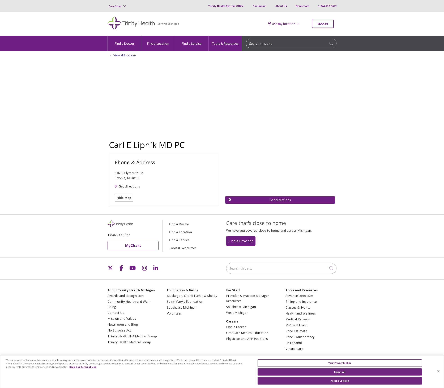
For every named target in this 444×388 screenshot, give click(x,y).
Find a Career (236, 327)
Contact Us (116, 313)
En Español (293, 343)
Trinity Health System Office (226, 6)
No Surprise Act (119, 330)
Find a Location (158, 43)
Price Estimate (296, 331)
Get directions (129, 186)
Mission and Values (122, 318)
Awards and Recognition (126, 296)
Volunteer (174, 313)
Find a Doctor (124, 43)
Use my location (283, 23)
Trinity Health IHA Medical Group (132, 336)
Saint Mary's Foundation (185, 301)
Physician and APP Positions (247, 339)
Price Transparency (299, 337)
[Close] (438, 371)
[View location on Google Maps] (280, 173)
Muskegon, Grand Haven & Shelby (192, 296)
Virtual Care (294, 349)
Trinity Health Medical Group (129, 342)
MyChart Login (296, 325)
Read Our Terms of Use (82, 366)
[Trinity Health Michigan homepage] (131, 23)
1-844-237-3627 (327, 6)
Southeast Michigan (182, 307)
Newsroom (302, 6)
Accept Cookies (340, 380)
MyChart (323, 23)
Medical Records (297, 319)
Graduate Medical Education (247, 333)
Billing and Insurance (301, 301)
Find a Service (191, 43)
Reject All (339, 371)
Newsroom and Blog (123, 324)
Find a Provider (240, 240)
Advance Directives (299, 296)
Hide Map (124, 198)
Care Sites (115, 6)
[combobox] (291, 43)
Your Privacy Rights (339, 362)
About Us (281, 6)
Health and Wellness (300, 313)
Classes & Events (297, 307)
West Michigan (237, 313)
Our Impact (260, 6)
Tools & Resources (225, 43)
